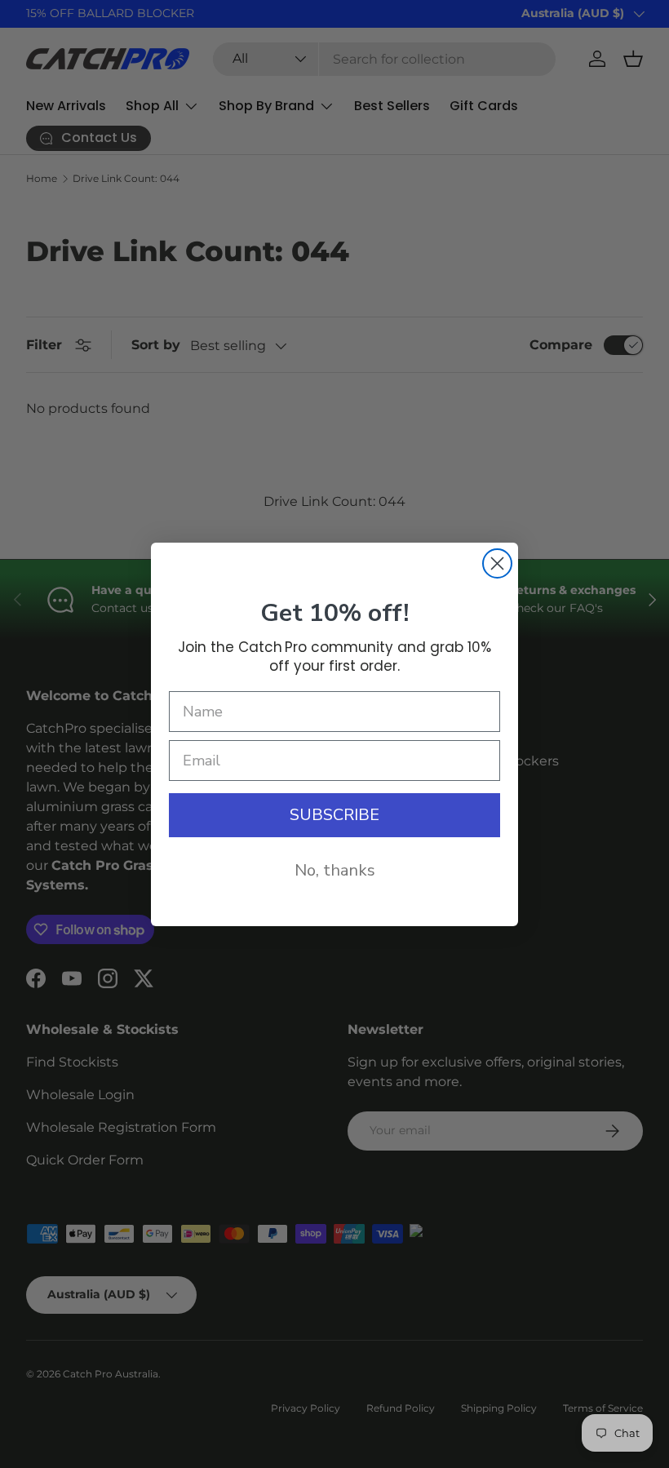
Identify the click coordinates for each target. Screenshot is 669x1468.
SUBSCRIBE (334, 815)
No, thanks (335, 870)
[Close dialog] (497, 563)
